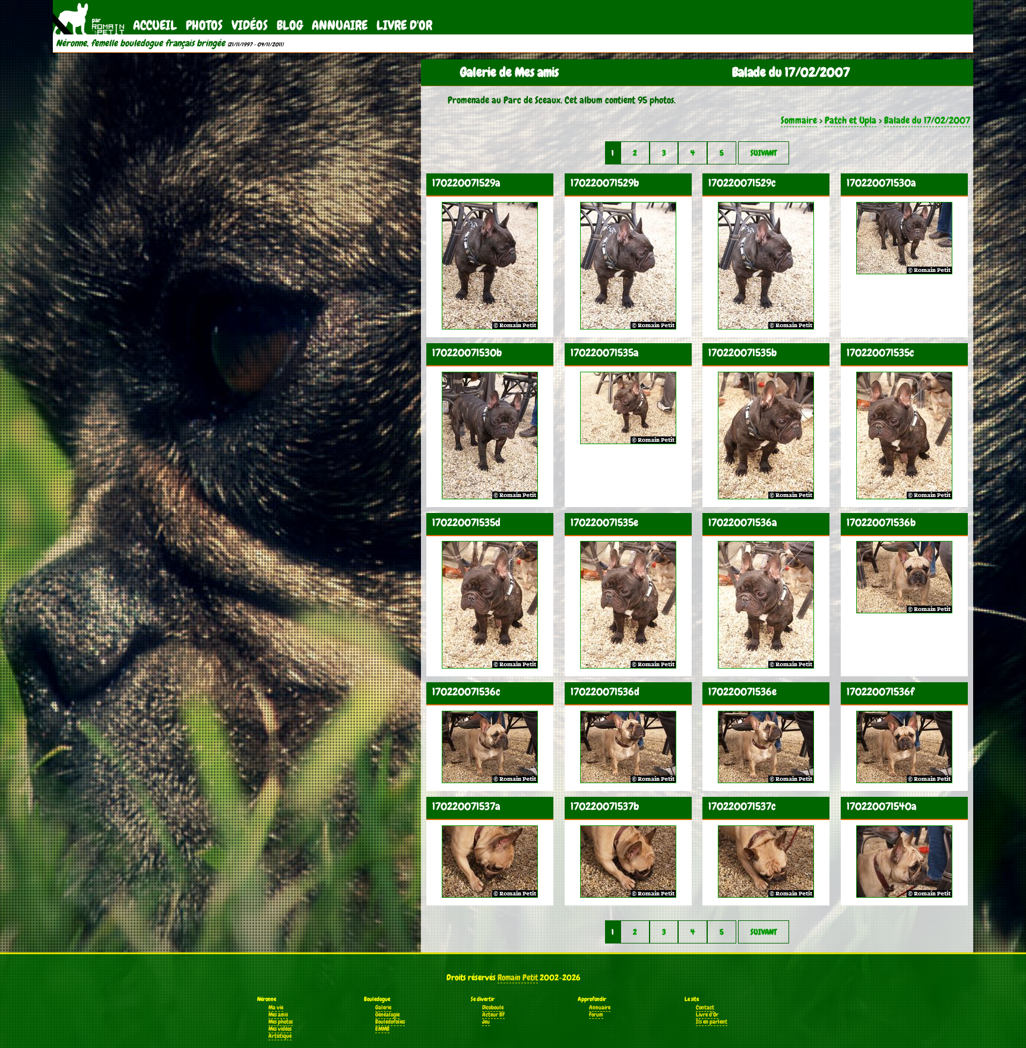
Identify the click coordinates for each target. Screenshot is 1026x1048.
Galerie (383, 1007)
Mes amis (278, 1014)
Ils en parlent (711, 1021)
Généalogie (387, 1014)
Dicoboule (493, 1007)
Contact (705, 1007)
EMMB (382, 1029)
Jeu (486, 1021)
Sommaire (799, 120)
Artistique (280, 1036)
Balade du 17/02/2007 (927, 120)
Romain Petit (518, 977)
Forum (596, 1014)
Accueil (155, 25)
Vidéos (250, 25)
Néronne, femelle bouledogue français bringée (140, 43)
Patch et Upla (850, 120)
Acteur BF (493, 1014)
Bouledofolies (390, 1021)
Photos (204, 25)
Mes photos (280, 1021)
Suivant (763, 153)
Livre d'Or (404, 25)
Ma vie (275, 1007)
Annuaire (340, 25)
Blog (290, 25)
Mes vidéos (280, 1029)
